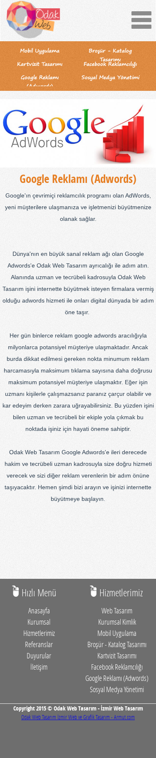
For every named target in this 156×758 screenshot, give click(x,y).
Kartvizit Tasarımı (116, 655)
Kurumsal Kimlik (117, 622)
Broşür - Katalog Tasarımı (116, 644)
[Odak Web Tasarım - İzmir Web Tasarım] (34, 20)
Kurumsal (38, 622)
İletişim (38, 667)
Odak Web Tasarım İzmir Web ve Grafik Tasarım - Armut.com (78, 717)
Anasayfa (39, 610)
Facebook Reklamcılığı (117, 667)
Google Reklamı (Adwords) (117, 678)
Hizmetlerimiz (39, 633)
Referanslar (39, 644)
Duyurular (39, 655)
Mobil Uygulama (116, 633)
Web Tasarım (117, 610)
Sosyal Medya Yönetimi (117, 689)
